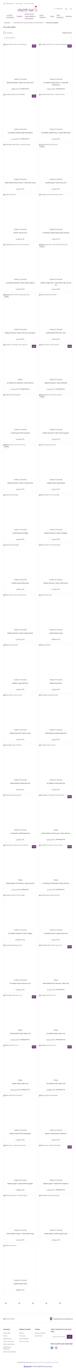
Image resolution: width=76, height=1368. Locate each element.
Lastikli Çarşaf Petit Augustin (20, 433)
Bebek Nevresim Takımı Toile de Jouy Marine (20, 333)
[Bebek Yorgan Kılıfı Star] (20, 661)
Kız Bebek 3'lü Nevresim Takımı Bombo (56, 883)
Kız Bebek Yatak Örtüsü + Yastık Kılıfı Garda (55, 132)
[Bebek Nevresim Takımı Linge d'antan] (20, 611)
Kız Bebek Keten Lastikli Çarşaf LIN (56, 933)
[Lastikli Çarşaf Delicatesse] (20, 561)
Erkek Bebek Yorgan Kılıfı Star (20, 783)
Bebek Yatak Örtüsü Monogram (20, 1133)
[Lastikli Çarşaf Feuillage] (20, 510)
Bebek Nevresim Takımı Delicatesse (56, 583)
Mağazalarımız (7, 1338)
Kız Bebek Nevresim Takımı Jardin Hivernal (20, 283)
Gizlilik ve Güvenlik (8, 1341)
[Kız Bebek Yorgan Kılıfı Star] (56, 761)
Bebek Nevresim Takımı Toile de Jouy (20, 483)
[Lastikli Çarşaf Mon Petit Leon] (56, 310)
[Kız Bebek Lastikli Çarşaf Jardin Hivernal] (56, 210)
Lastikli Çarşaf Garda (56, 633)
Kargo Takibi (38, 1336)
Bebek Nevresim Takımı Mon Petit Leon (20, 82)
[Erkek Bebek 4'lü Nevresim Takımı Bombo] (56, 811)
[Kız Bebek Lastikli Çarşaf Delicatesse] (20, 110)
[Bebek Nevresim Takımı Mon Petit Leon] (20, 60)
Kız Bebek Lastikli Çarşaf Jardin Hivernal (56, 233)
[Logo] (28, 9)
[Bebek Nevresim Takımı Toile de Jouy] (20, 460)
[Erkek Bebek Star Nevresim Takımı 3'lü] (56, 961)
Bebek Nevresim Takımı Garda (20, 733)
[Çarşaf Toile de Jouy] (20, 210)
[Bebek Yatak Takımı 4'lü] (20, 1061)
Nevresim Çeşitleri (52, 22)
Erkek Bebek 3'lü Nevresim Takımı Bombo (20, 883)
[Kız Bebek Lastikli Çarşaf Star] (20, 811)
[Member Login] (66, 8)
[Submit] (69, 1337)
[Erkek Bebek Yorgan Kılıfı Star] (20, 761)
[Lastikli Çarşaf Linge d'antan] (56, 460)
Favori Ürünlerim (24, 1341)
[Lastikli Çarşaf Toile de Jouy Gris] (56, 160)
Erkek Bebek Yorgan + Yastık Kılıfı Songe (20, 1233)
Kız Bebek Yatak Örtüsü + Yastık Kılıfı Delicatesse (55, 84)
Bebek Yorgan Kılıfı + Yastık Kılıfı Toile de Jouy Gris (56, 284)
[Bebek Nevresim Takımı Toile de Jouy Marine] (20, 310)
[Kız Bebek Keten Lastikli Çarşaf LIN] (56, 911)
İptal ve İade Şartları (9, 1344)
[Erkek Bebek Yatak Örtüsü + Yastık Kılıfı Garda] (20, 160)
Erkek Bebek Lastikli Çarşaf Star (56, 733)
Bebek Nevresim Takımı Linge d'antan (20, 633)
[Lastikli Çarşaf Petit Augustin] (20, 410)
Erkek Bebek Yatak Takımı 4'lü (20, 1033)
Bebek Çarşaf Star (56, 683)
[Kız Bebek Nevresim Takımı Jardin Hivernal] (20, 260)
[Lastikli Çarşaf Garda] (56, 611)
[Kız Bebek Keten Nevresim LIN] (20, 961)
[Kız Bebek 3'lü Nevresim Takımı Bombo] (56, 861)
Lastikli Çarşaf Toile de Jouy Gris (55, 182)
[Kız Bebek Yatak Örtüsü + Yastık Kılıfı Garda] (56, 110)
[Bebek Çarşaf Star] (56, 661)
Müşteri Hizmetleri (40, 1333)
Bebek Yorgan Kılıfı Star (20, 683)
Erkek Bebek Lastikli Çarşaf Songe (55, 1233)
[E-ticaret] (38, 1366)
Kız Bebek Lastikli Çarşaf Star (20, 833)
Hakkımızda (6, 1333)
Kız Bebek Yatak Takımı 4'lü (56, 1033)
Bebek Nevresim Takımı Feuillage (56, 533)
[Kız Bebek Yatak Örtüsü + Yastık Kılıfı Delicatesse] (56, 60)
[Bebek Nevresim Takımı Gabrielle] (56, 360)
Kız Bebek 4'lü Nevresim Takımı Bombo (20, 383)
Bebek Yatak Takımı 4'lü (20, 1083)
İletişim (5, 1336)
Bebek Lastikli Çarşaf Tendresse (56, 1133)
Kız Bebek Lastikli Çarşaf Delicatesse (20, 132)
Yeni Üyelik (22, 1336)
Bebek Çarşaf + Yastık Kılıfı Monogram (20, 1183)
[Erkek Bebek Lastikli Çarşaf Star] (56, 711)
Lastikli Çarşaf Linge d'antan (56, 483)
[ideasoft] (28, 1367)
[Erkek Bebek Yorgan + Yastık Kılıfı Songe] (20, 1211)
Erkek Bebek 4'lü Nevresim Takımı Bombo (56, 833)
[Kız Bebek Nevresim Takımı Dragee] (20, 911)
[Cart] (71, 8)
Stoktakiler (10, 33)
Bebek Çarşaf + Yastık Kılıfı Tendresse (55, 1183)
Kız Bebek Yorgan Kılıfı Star (56, 783)
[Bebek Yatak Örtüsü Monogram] (20, 1111)
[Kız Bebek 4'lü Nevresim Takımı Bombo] (20, 360)
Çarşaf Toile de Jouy (20, 233)
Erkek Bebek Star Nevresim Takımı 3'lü (56, 983)
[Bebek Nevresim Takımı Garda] (20, 711)
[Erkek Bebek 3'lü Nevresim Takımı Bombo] (20, 861)
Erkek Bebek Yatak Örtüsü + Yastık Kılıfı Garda (20, 182)
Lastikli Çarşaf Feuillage (20, 533)
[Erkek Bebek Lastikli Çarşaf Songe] (56, 1211)
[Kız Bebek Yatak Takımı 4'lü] (56, 1011)
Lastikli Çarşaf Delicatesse (20, 583)
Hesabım (21, 1333)
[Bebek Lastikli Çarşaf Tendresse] (56, 1111)
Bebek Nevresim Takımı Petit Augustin (56, 433)
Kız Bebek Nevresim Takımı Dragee (20, 933)
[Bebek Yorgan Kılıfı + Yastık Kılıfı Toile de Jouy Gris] (56, 260)
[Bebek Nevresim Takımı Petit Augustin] (56, 410)
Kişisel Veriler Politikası (9, 1351)
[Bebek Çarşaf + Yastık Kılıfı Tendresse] (56, 1161)
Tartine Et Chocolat (20, 79)
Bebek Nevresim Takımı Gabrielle (56, 383)
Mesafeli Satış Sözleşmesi (7, 1348)
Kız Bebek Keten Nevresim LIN (20, 983)
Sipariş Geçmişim (24, 1338)
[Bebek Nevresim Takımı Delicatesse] (56, 561)
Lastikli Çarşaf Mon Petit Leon (56, 333)
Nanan (20, 379)
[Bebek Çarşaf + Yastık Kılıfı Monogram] (20, 1161)
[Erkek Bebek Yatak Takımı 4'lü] (20, 1011)
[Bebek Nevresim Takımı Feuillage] (56, 510)
